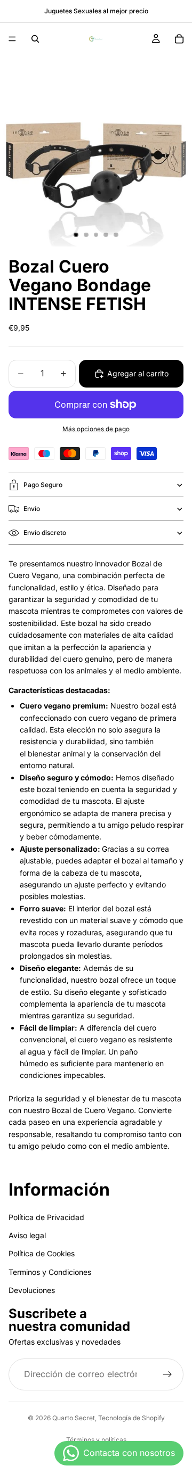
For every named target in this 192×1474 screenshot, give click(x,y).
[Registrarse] (167, 1374)
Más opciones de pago (96, 429)
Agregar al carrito (138, 373)
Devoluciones (32, 1290)
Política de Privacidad (46, 1216)
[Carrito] (179, 39)
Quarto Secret (73, 1418)
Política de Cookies (42, 1253)
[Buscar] (35, 39)
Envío (31, 509)
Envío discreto (44, 533)
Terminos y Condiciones (50, 1271)
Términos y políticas (96, 1440)
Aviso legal (27, 1235)
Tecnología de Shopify (131, 1418)
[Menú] (12, 39)
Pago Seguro (42, 485)
